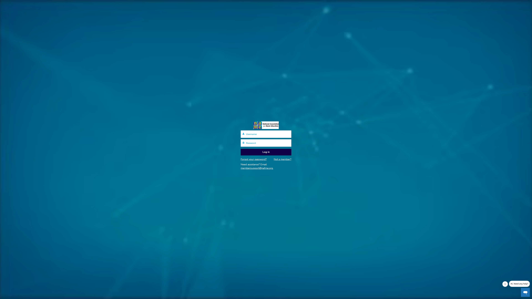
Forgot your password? (254, 159)
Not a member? (282, 159)
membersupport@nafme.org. (257, 168)
